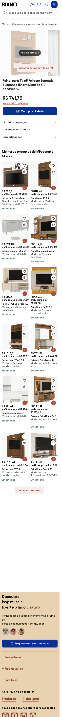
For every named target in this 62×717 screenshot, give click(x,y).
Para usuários (13, 668)
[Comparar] (24, 171)
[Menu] (54, 4)
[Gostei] (24, 165)
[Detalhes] (24, 188)
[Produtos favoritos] (39, 4)
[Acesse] (46, 4)
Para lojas (11, 680)
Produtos (9, 698)
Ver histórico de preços (15, 103)
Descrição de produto (16, 129)
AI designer (30, 698)
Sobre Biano (12, 657)
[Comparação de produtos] (31, 4)
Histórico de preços (15, 122)
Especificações (12, 137)
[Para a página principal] (9, 4)
